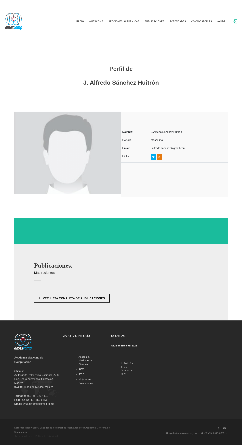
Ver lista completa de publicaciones (73, 298)
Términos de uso (23, 436)
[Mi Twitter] (153, 157)
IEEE (81, 374)
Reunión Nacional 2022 (124, 345)
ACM (81, 369)
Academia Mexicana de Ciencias (85, 360)
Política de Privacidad (46, 436)
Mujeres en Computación (86, 381)
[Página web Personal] (159, 157)
